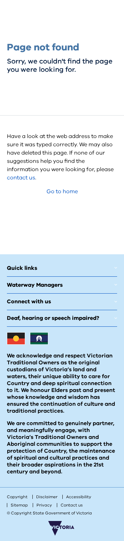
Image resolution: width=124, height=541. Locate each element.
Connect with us (29, 301)
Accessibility (78, 497)
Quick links (22, 268)
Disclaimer (47, 497)
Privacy (44, 505)
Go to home (62, 191)
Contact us (72, 505)
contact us (21, 177)
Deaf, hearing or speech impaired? (53, 318)
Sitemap (19, 505)
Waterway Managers (35, 285)
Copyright (17, 497)
